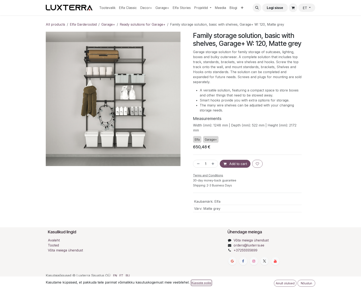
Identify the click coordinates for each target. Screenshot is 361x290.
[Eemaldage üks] (197, 164)
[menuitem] (107, 8)
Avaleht (54, 240)
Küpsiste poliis (201, 283)
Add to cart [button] (237, 164)
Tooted (53, 245)
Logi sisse (275, 8)
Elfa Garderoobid (83, 24)
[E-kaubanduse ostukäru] (293, 7)
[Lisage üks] (214, 164)
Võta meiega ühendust (65, 250)
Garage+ (108, 24)
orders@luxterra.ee (249, 245)
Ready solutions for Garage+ (142, 24)
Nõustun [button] (306, 283)
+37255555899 (245, 250)
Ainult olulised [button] (285, 283)
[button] (257, 7)
